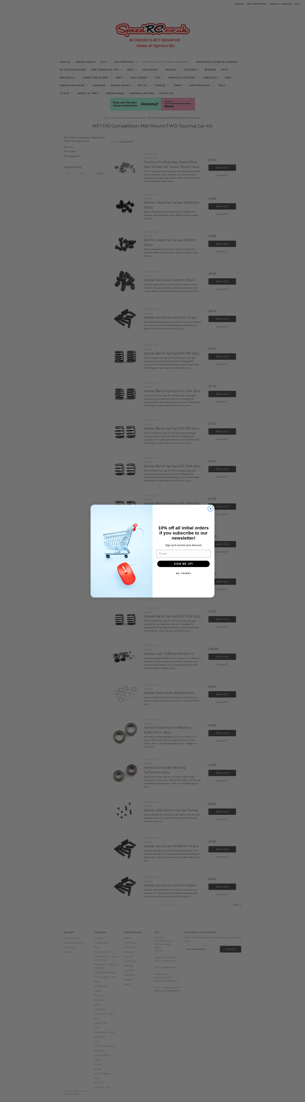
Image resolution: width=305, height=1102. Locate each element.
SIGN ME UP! (183, 563)
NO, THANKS (183, 573)
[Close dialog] (210, 508)
